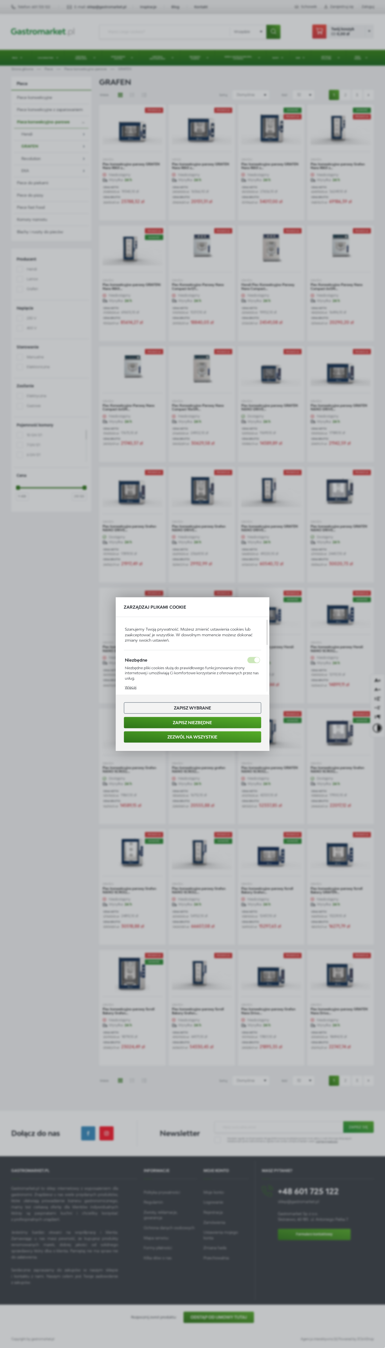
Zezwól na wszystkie (192, 737)
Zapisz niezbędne (192, 722)
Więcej (130, 687)
